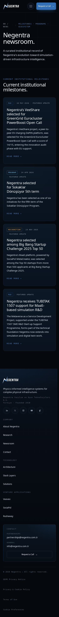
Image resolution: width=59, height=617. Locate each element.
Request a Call (46, 6)
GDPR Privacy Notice (14, 579)
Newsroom (8, 443)
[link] (11, 6)
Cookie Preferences (13, 610)
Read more (14, 156)
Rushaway (8, 516)
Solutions (7, 484)
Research (7, 435)
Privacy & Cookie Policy (16, 589)
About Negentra (11, 426)
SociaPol (7, 507)
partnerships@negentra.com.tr (22, 536)
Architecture (9, 467)
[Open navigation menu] (30, 6)
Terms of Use (10, 599)
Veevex (6, 499)
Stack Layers (9, 475)
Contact (7, 452)
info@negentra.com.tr (18, 545)
